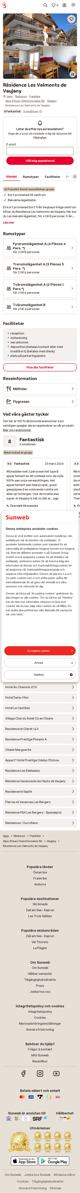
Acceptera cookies (38, 650)
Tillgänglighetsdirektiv (40, 980)
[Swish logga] (49, 1099)
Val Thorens (40, 942)
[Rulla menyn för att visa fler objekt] (75, 176)
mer (56, 498)
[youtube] (56, 1076)
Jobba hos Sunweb (37, 1175)
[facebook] (23, 1076)
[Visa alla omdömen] (22, 111)
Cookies (40, 1017)
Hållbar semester (40, 974)
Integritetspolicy (40, 1011)
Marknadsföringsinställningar (40, 1023)
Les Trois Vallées (40, 916)
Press (40, 986)
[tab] (11, 177)
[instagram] (40, 1076)
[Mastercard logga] (22, 1099)
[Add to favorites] (71, 19)
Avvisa (38, 662)
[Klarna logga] (58, 1099)
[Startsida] (3, 5)
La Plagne (40, 948)
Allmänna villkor (65, 1175)
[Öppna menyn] (73, 5)
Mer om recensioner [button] (17, 430)
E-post (11, 144)
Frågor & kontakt (40, 1049)
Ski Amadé (40, 904)
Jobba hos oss (40, 991)
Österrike (40, 872)
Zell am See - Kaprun (40, 910)
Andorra (40, 884)
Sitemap (55, 1188)
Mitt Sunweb (40, 1055)
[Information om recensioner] (40, 111)
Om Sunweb (40, 968)
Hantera (39, 674)
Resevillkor (40, 1061)
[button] (40, 29)
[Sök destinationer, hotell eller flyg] (45, 5)
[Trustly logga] (40, 1099)
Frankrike (40, 878)
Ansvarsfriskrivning (40, 1029)
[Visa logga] (31, 1099)
